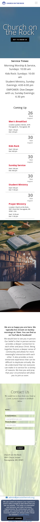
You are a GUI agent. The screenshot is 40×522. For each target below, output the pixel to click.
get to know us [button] (20, 40)
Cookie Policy (24, 514)
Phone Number (10, 422)
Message (8, 428)
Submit (20, 448)
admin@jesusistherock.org (21, 497)
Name (7, 410)
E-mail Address (10, 416)
